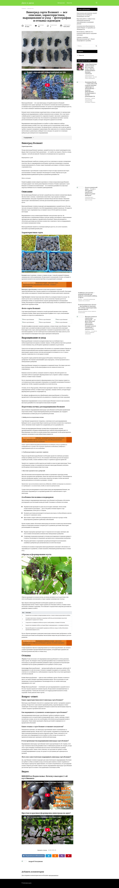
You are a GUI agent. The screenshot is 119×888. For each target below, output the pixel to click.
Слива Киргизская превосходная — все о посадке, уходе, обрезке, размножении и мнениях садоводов (91, 68)
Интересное (61, 3)
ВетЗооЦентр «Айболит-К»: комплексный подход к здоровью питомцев (87, 33)
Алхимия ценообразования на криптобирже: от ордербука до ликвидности (86, 27)
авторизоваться (53, 875)
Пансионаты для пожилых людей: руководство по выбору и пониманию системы (87, 14)
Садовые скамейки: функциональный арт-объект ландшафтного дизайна (86, 39)
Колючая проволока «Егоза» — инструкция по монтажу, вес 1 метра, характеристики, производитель (87, 307)
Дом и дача (28, 3)
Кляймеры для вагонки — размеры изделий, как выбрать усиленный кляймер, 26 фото (87, 295)
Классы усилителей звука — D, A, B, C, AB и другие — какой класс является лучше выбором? (91, 191)
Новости (69, 3)
